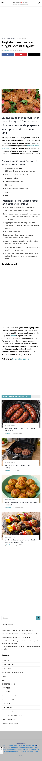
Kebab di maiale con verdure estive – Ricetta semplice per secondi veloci (20, 541)
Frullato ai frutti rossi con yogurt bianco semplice (17, 630)
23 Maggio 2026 (17, 433)
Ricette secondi (11, 38)
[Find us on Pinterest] (21, 756)
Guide (4, 680)
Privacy (1, 751)
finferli (13, 335)
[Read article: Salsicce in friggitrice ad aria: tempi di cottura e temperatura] (21, 414)
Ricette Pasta (7, 704)
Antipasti (5, 661)
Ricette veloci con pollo (12, 715)
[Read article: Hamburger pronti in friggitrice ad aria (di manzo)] (21, 452)
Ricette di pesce (8, 700)
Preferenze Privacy (21, 743)
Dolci (4, 676)
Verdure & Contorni (10, 723)
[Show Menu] (2, 3)
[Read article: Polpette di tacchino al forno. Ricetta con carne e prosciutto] (21, 489)
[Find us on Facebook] (19, 756)
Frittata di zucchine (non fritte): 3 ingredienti (16, 637)
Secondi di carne (21, 38)
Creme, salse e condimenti (12, 672)
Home (3, 38)
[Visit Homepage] (21, 3)
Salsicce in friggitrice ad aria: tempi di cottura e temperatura (20, 429)
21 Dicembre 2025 (18, 507)
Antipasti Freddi (8, 668)
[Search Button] (39, 3)
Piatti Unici (6, 688)
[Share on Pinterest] (21, 54)
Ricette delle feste (10, 696)
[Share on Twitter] (34, 54)
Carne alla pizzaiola (21, 359)
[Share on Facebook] (8, 54)
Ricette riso (7, 707)
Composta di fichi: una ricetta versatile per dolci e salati (19, 634)
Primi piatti (6, 692)
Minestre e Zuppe (8, 684)
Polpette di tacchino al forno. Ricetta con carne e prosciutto (21, 503)
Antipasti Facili (8, 664)
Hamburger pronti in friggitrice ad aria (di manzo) (18, 466)
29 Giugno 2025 (17, 545)
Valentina (6, 50)
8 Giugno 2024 (17, 50)
